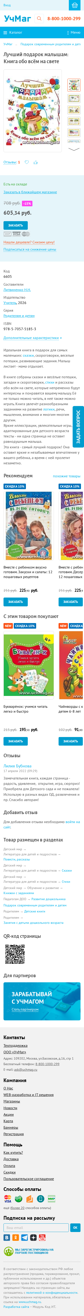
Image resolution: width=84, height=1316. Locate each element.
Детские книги (34, 911)
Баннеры (11, 1127)
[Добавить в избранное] (27, 161)
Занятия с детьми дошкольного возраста (33, 923)
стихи (49, 382)
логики (49, 409)
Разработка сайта (16, 1307)
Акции (9, 1114)
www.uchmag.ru (30, 1302)
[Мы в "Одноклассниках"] (15, 1237)
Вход (7, 5)
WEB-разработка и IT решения (29, 1094)
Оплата (9, 1165)
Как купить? (13, 1152)
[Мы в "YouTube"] (42, 1237)
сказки (28, 355)
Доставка (11, 1159)
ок (75, 1227)
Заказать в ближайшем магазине (30, 192)
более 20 (17, 1208)
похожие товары (66, 476)
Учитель (10, 302)
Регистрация (14, 1134)
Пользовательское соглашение (29, 1178)
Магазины (12, 1101)
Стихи (66, 882)
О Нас (8, 1088)
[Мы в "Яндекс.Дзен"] (33, 1237)
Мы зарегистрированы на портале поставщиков (29, 1251)
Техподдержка (16, 1045)
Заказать (15, 225)
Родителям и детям (19, 315)
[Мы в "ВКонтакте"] (7, 1237)
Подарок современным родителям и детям (35, 905)
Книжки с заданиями (19, 893)
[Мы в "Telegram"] (24, 1237)
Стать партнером (25, 1009)
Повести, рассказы (17, 859)
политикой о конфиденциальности (51, 1292)
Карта (8, 1121)
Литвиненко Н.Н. (17, 289)
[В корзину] (74, 5)
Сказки (67, 870)
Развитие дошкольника (49, 899)
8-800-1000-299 (63, 19)
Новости (10, 1108)
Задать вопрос (78, 427)
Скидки (10, 1172)
